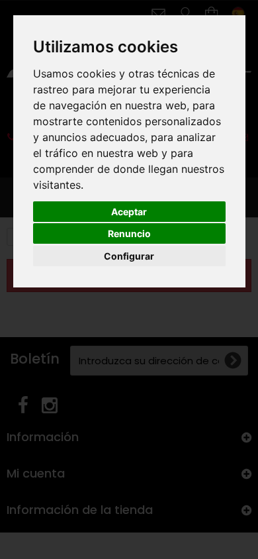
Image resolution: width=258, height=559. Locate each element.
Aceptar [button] (129, 211)
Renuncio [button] (129, 233)
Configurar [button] (129, 256)
